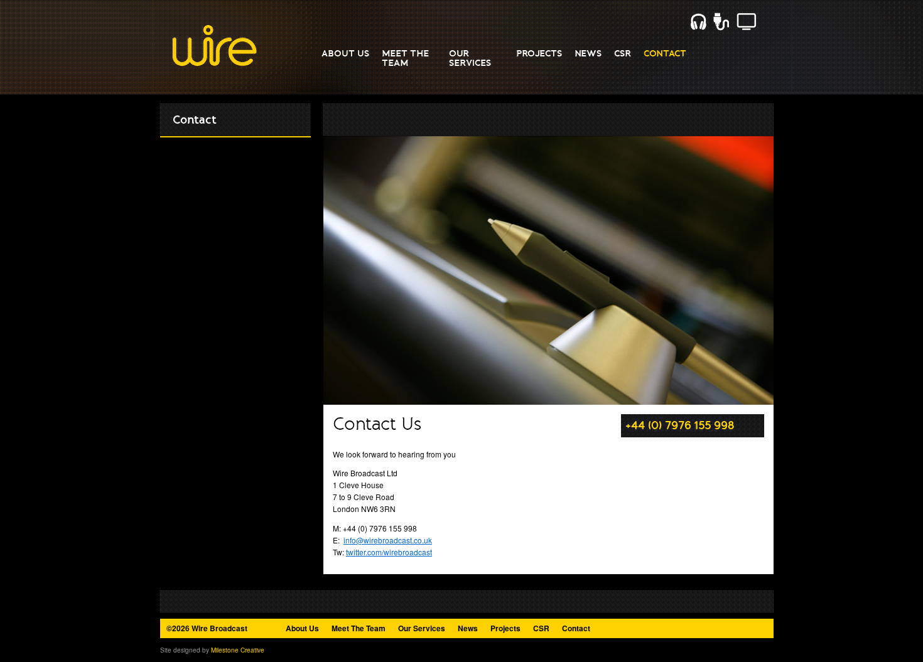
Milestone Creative (237, 650)
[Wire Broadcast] (215, 63)
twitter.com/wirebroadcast (389, 552)
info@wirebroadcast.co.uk (387, 540)
